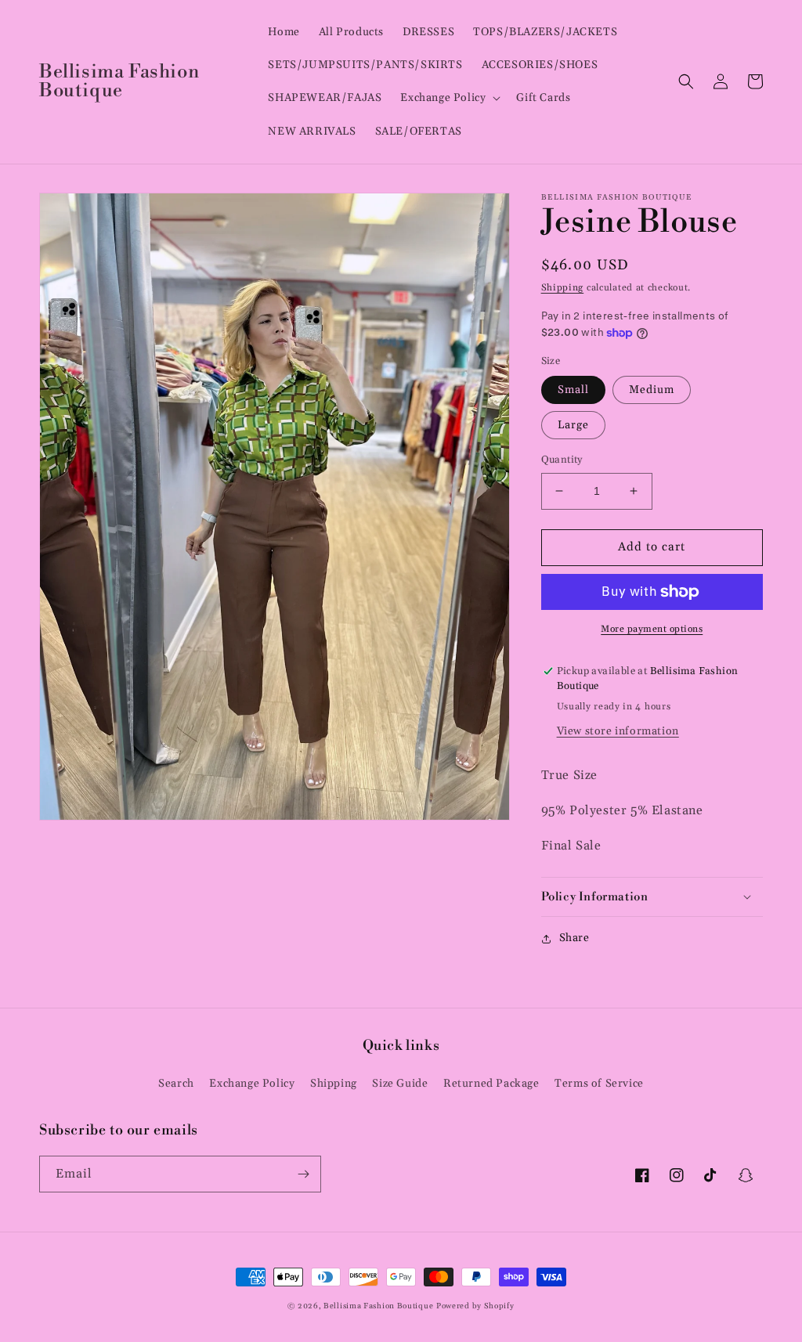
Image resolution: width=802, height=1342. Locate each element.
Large (573, 425)
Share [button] (574, 938)
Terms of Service (599, 1084)
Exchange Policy (251, 1084)
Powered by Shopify (475, 1306)
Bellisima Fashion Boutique (378, 1306)
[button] (449, 97)
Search (176, 1084)
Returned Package (491, 1084)
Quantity (562, 459)
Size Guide (400, 1084)
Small (573, 390)
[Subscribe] (303, 1174)
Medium (651, 390)
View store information (618, 731)
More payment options (652, 629)
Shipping (562, 288)
